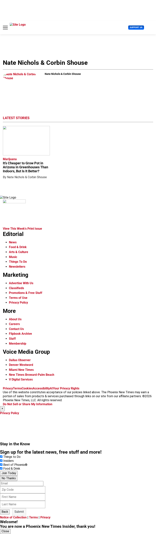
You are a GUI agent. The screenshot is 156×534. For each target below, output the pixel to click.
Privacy (8, 388)
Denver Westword (21, 365)
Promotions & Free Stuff (25, 293)
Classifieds (16, 288)
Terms (17, 388)
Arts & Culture (18, 252)
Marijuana (10, 159)
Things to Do (12, 457)
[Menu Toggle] (5, 27)
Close (5, 531)
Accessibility (41, 388)
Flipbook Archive (20, 333)
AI (51, 388)
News (13, 242)
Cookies (27, 388)
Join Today (9, 473)
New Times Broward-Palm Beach (31, 375)
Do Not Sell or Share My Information (27, 404)
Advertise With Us (21, 283)
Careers (14, 324)
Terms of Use (18, 298)
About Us (15, 319)
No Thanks (9, 478)
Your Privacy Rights (66, 388)
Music (13, 257)
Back (5, 511)
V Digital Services (21, 379)
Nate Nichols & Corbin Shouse (27, 177)
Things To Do (18, 261)
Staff (12, 338)
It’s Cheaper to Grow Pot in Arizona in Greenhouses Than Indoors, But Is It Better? (25, 167)
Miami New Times (21, 370)
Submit (19, 511)
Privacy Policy (18, 302)
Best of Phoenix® (15, 465)
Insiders (8, 461)
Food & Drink (18, 247)
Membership (17, 343)
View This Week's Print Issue (22, 228)
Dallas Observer (20, 360)
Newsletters (17, 266)
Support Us (136, 27)
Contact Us (16, 329)
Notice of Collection (13, 517)
